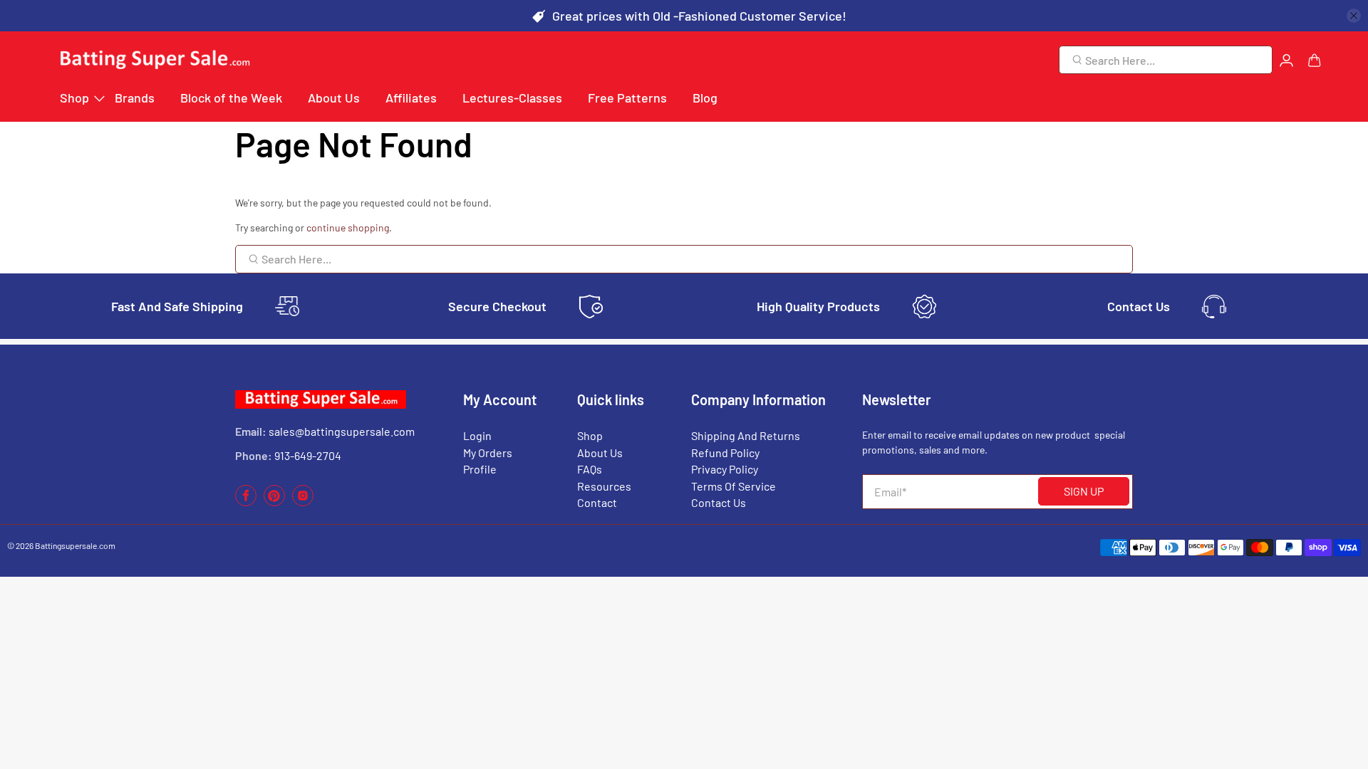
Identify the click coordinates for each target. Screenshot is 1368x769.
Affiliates (411, 97)
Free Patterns (627, 97)
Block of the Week (231, 97)
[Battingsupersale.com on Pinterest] (274, 502)
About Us (334, 97)
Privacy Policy (724, 469)
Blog (705, 97)
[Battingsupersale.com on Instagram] (303, 502)
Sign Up (1084, 491)
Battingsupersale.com (75, 545)
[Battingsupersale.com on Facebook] (245, 502)
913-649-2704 (307, 455)
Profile (480, 469)
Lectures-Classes (512, 97)
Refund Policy (725, 452)
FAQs (589, 469)
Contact (597, 502)
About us (600, 452)
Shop (74, 97)
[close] (1354, 16)
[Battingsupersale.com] (154, 60)
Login (477, 435)
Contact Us (718, 502)
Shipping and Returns (745, 435)
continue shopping (347, 227)
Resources (604, 486)
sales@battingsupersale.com (342, 431)
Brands (135, 97)
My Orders (487, 452)
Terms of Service (733, 486)
